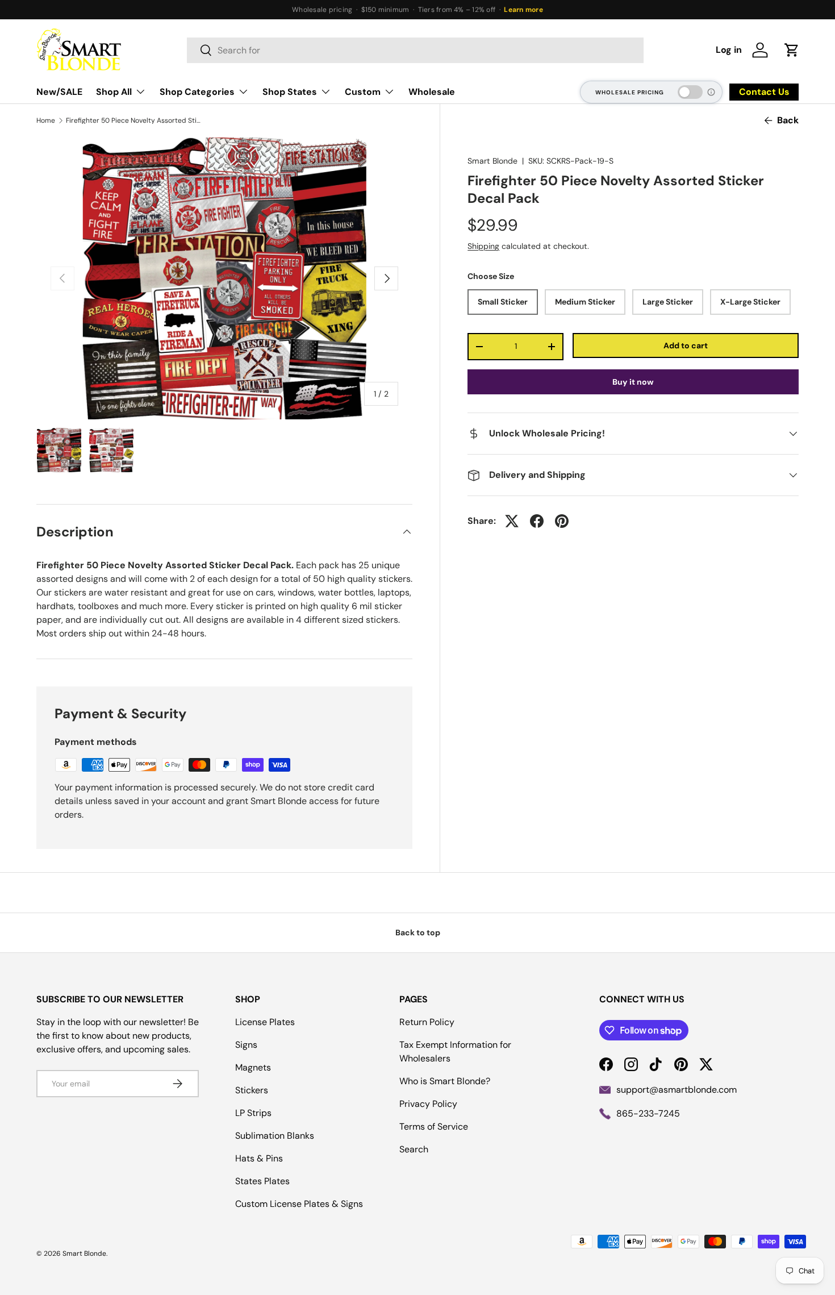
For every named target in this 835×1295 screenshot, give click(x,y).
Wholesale (431, 92)
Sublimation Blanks (274, 1136)
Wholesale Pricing (629, 92)
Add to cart (685, 345)
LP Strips (253, 1113)
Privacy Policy (428, 1104)
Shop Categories (197, 92)
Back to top (417, 932)
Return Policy (426, 1022)
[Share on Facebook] (536, 521)
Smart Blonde (492, 161)
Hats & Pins (259, 1158)
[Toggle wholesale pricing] (690, 92)
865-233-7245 (648, 1113)
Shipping (483, 246)
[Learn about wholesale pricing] (712, 92)
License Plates (265, 1022)
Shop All (114, 92)
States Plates (262, 1181)
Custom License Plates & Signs (299, 1204)
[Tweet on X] (511, 521)
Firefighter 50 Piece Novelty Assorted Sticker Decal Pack (134, 120)
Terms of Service (433, 1126)
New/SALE (59, 92)
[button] (791, 50)
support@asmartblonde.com (676, 1090)
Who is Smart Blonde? (444, 1081)
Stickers (251, 1090)
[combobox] (415, 50)
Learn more (523, 9)
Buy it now (633, 382)
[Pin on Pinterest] (561, 521)
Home (45, 120)
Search (413, 1149)
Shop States (289, 92)
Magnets (253, 1067)
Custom (363, 92)
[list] (224, 278)
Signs (246, 1045)
